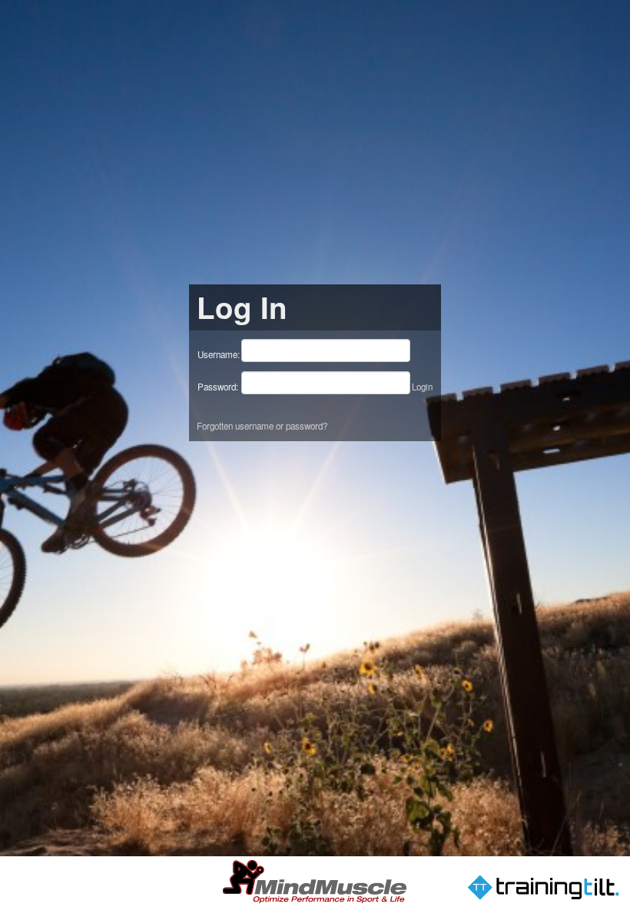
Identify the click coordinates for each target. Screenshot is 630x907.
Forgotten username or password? (262, 426)
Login (422, 386)
